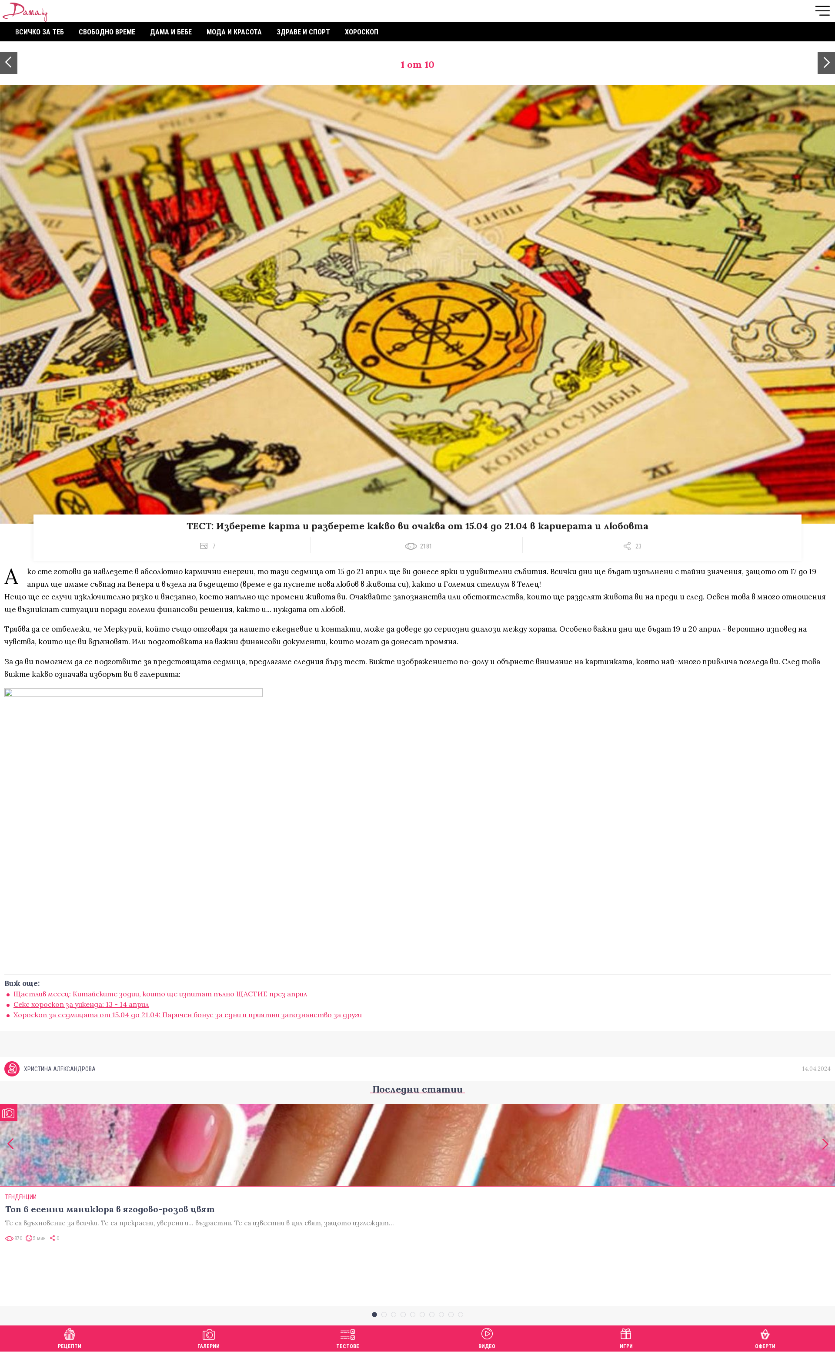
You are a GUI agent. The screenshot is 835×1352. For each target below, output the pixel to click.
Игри (626, 1346)
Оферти (765, 1346)
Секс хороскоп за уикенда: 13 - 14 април (81, 1004)
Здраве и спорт (303, 32)
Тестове (347, 1346)
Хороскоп (361, 32)
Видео (486, 1346)
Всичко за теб (39, 32)
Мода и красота (234, 32)
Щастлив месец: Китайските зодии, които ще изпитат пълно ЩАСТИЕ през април (160, 993)
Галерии (208, 1346)
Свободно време (107, 32)
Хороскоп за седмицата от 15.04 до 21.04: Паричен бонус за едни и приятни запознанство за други (187, 1014)
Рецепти (69, 1346)
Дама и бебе (171, 32)
